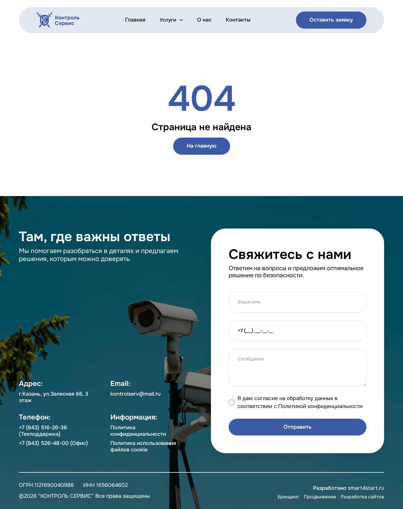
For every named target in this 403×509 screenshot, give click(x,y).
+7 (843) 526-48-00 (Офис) (53, 443)
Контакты (238, 20)
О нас (204, 20)
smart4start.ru (366, 488)
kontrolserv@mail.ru (135, 394)
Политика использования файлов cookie (143, 446)
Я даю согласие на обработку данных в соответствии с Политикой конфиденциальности (300, 402)
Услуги (168, 20)
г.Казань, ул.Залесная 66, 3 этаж (53, 397)
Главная (135, 20)
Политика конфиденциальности (138, 431)
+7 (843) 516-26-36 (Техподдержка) (43, 431)
